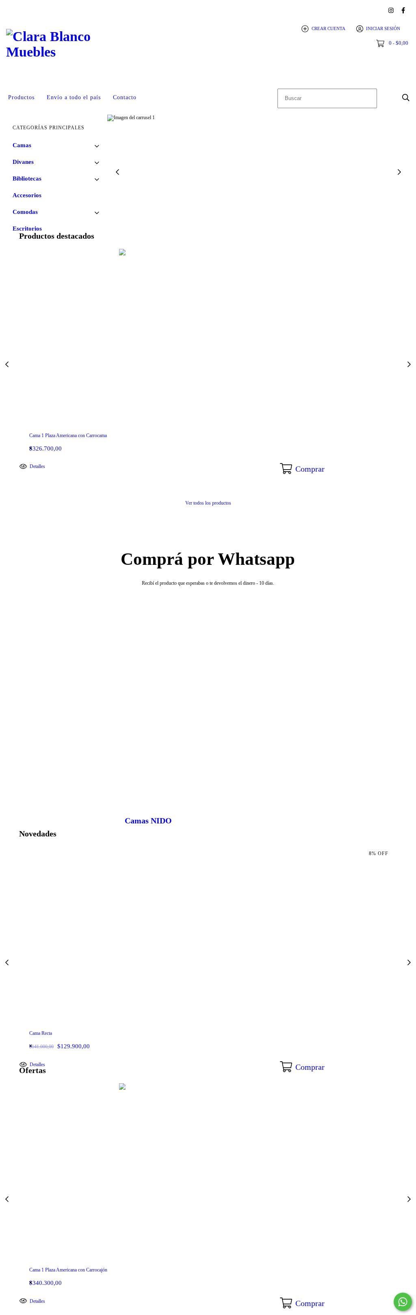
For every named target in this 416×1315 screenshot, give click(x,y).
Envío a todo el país (74, 97)
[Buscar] (406, 98)
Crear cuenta (328, 28)
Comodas (25, 212)
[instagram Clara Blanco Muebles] (391, 10)
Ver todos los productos (208, 503)
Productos (21, 97)
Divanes (23, 162)
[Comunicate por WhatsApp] (403, 1302)
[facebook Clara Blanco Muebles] (403, 10)
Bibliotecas (27, 178)
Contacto (124, 97)
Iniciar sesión (383, 28)
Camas (22, 145)
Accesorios (27, 195)
